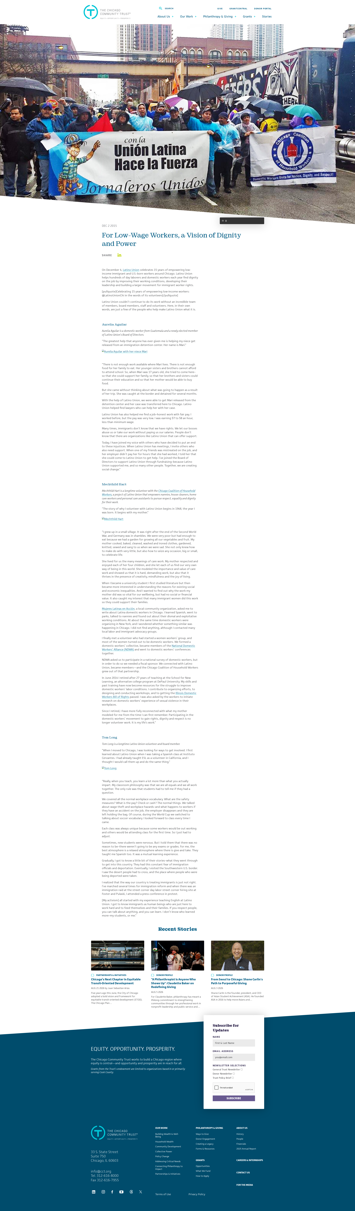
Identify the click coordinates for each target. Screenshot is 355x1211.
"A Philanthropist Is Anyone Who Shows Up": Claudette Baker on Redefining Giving (173, 983)
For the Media (244, 1184)
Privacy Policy (197, 1194)
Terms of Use (163, 1194)
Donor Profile (164, 975)
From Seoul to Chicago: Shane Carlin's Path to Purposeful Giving (237, 981)
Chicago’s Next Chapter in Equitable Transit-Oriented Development (116, 981)
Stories (267, 16)
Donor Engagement (205, 1138)
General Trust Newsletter (226, 1069)
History (240, 1134)
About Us (241, 1127)
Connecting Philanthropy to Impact (169, 1167)
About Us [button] (164, 16)
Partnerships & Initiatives (111, 975)
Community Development (168, 1146)
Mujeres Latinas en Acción (118, 608)
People (239, 1138)
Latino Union (131, 270)
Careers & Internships (249, 1160)
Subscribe (234, 1098)
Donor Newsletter (222, 1073)
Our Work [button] (186, 16)
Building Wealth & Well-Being (167, 1135)
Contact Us (243, 1172)
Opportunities (203, 1166)
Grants (200, 1160)
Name (216, 1037)
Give (220, 8)
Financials (241, 1143)
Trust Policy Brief (222, 1078)
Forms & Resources (205, 1148)
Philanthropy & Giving (209, 1127)
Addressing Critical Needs (168, 1161)
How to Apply (202, 1175)
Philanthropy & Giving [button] (218, 16)
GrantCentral (238, 8)
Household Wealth (164, 1141)
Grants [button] (247, 16)
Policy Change (162, 1156)
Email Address (223, 1051)
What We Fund (203, 1170)
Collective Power (163, 1151)
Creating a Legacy (204, 1143)
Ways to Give (202, 1134)
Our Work (161, 1127)
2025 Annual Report (246, 1148)
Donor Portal (263, 8)
